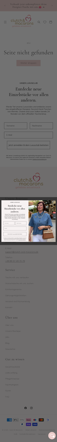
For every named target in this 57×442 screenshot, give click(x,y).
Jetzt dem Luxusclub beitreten (15, 234)
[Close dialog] (54, 202)
